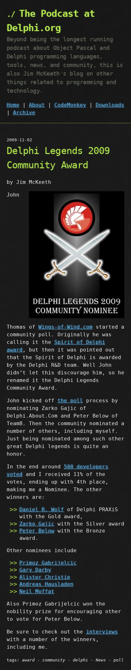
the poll (70, 401)
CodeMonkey (70, 105)
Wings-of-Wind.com (65, 327)
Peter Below (36, 531)
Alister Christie (44, 577)
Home (13, 105)
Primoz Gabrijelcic (48, 563)
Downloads (110, 105)
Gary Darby (35, 570)
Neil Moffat (36, 591)
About (37, 105)
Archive (24, 113)
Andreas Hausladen (46, 584)
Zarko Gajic (36, 524)
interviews (102, 632)
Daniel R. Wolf (41, 509)
